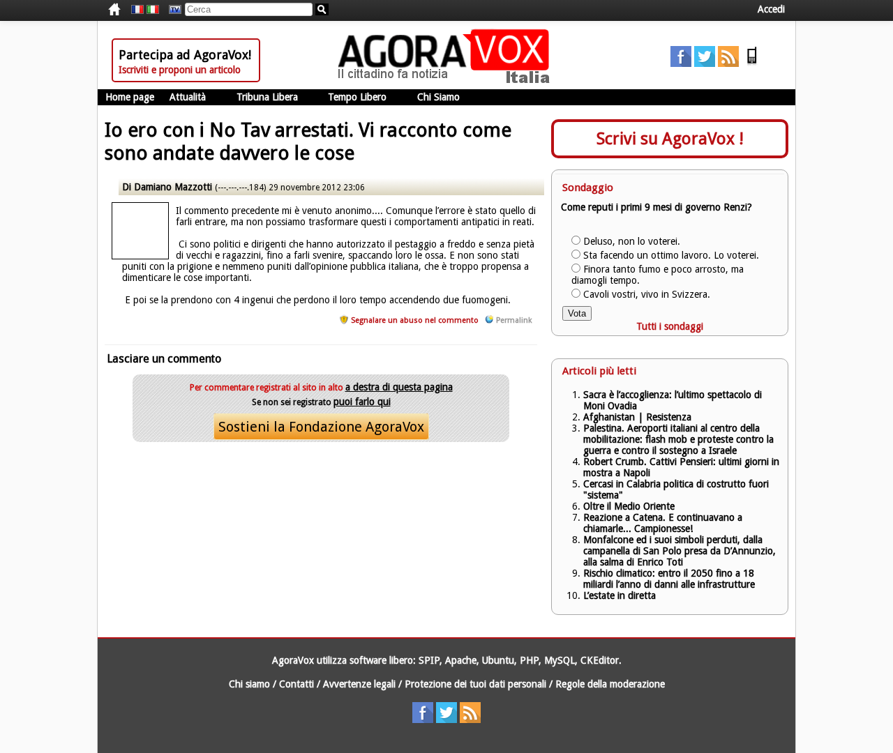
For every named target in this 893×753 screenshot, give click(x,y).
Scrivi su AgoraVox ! (670, 139)
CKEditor (599, 660)
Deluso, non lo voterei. (631, 241)
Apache (460, 660)
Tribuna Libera (267, 96)
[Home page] (447, 80)
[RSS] (728, 63)
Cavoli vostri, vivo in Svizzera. (646, 294)
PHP (529, 660)
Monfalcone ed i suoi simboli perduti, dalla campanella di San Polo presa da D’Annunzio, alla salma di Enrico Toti (679, 551)
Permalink (514, 320)
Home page (129, 96)
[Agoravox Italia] (153, 9)
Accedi (771, 9)
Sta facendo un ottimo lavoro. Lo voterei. (671, 255)
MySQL (559, 660)
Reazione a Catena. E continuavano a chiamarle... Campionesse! (662, 523)
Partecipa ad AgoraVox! (185, 54)
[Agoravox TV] (171, 9)
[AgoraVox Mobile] (752, 63)
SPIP (429, 660)
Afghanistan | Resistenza (637, 417)
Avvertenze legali (359, 684)
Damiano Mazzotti (174, 186)
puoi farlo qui (362, 401)
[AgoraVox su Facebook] (680, 63)
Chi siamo (249, 684)
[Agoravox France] (137, 9)
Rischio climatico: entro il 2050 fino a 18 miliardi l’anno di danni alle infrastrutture (670, 579)
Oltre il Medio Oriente (629, 506)
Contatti (296, 684)
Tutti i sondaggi (669, 326)
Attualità (188, 96)
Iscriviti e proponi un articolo (180, 69)
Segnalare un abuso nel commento (415, 320)
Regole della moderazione (610, 684)
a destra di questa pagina (399, 387)
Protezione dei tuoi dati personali (475, 684)
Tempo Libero (357, 96)
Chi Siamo (438, 96)
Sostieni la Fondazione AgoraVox (321, 426)
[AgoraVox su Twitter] (704, 63)
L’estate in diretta (619, 595)
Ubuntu (498, 660)
